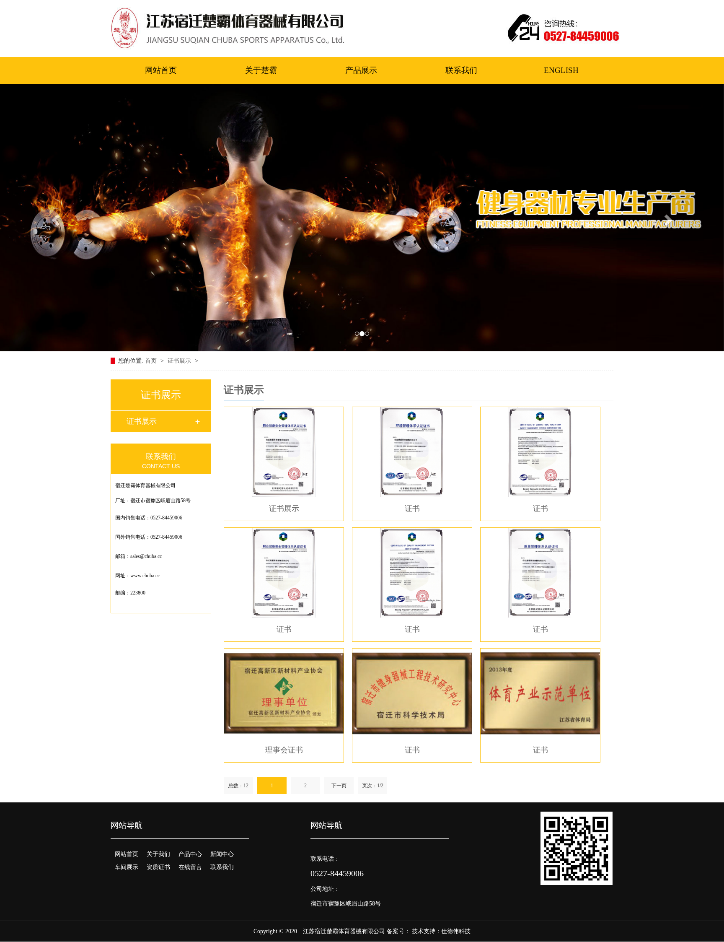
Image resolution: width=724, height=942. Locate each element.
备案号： (398, 931)
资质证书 (158, 867)
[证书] (412, 452)
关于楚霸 (261, 70)
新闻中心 (222, 854)
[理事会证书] (284, 693)
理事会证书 (284, 750)
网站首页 (161, 70)
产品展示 (361, 70)
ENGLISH (561, 70)
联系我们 (461, 70)
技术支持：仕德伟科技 (441, 931)
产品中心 (190, 854)
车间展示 (126, 867)
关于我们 (158, 854)
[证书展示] (284, 452)
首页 (151, 361)
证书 (412, 508)
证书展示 (180, 361)
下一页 (338, 786)
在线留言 (190, 867)
